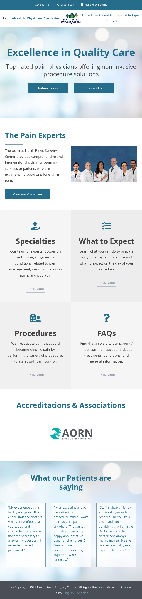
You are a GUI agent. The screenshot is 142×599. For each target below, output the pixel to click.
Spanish (83, 593)
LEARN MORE (35, 289)
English (68, 593)
